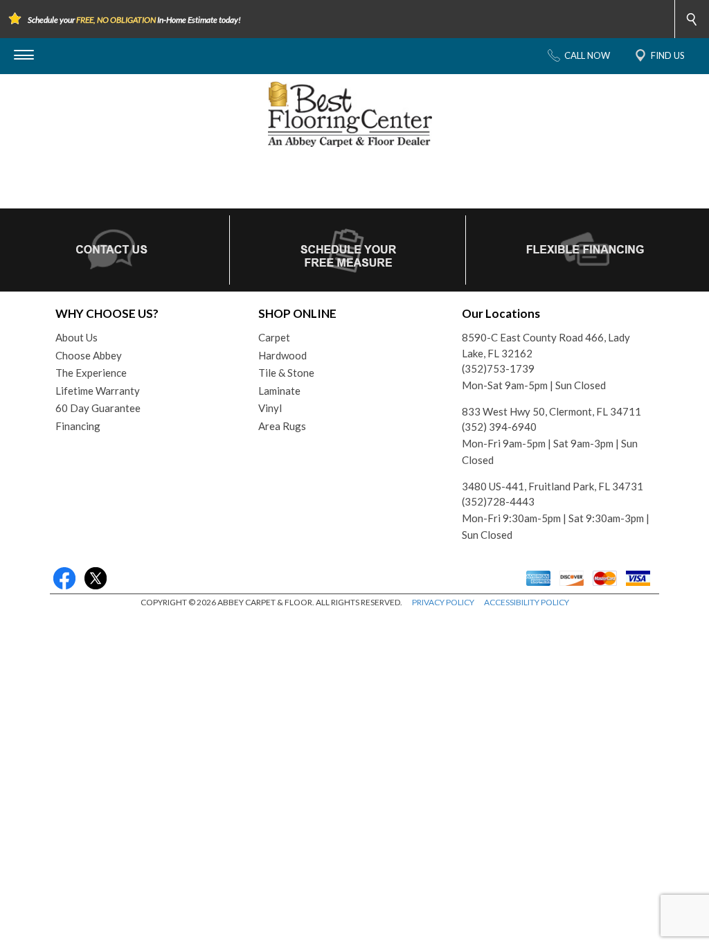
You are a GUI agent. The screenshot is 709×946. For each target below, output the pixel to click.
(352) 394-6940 (499, 426)
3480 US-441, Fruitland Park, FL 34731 (552, 486)
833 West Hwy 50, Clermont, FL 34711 (551, 411)
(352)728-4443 (498, 501)
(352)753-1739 (498, 368)
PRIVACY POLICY (443, 602)
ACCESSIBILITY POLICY (526, 602)
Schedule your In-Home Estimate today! (134, 20)
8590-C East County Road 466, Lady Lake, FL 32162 (546, 345)
